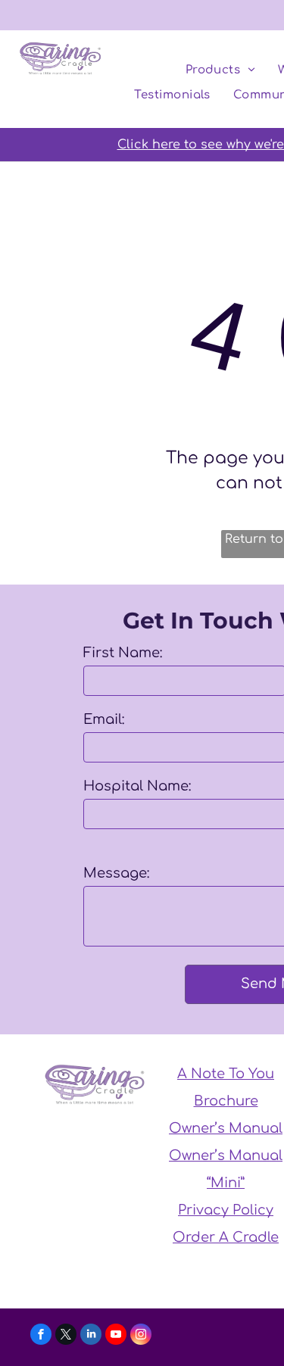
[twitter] (65, 1336)
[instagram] (140, 1336)
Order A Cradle (226, 1237)
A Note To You (225, 1073)
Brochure (226, 1101)
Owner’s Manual (225, 1128)
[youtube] (115, 1336)
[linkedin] (90, 1336)
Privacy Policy (225, 1210)
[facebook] (40, 1336)
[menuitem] (220, 70)
